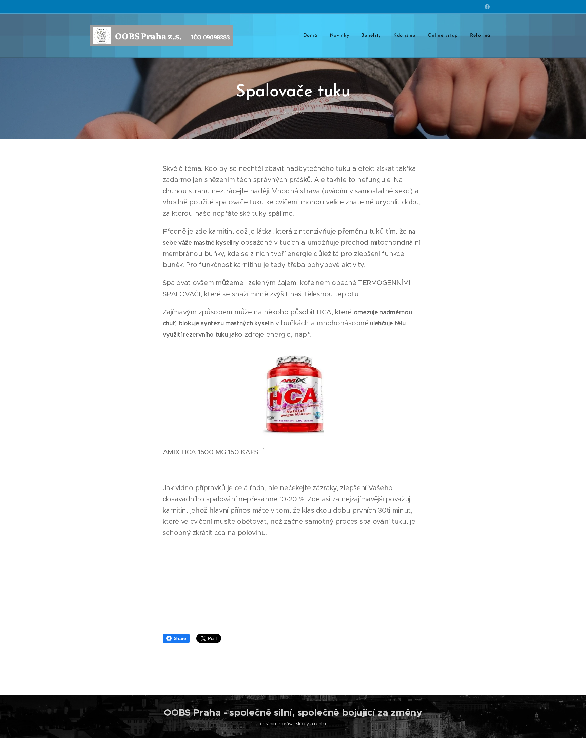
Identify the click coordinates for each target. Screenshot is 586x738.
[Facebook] (487, 7)
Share (180, 638)
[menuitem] (310, 36)
